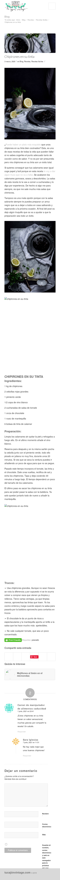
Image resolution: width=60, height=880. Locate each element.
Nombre (45, 815)
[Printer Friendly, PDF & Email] (13, 639)
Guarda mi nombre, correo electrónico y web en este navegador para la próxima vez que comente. (46, 858)
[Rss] (53, 876)
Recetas (31, 20)
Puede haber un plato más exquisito (23, 144)
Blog (7, 16)
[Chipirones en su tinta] (30, 43)
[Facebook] (34, 876)
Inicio (18, 20)
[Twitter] (48, 876)
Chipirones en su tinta (19, 56)
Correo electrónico (46, 827)
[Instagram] (39, 876)
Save (35, 657)
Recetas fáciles (42, 20)
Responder (22, 731)
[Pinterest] (44, 876)
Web (44, 834)
